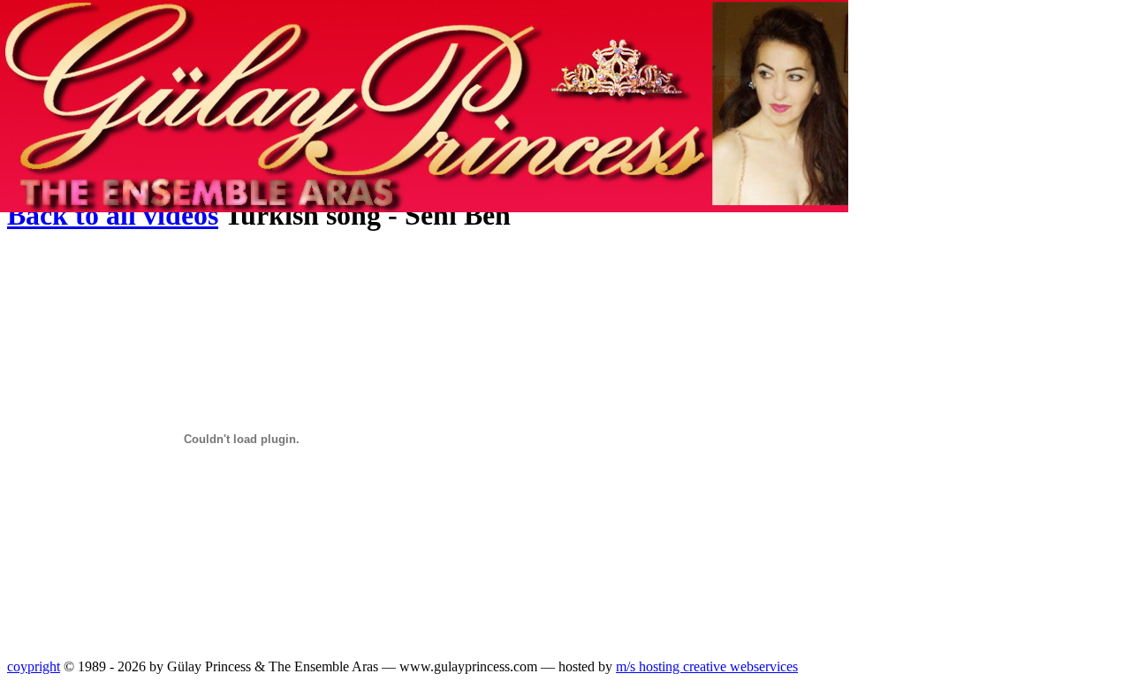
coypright (33, 666)
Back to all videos (112, 215)
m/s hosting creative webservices (707, 666)
